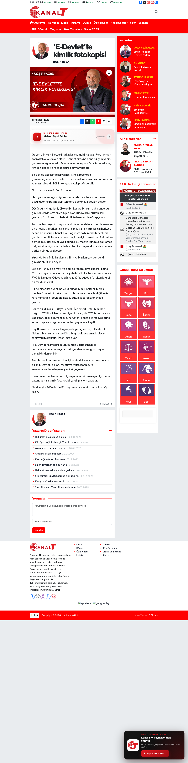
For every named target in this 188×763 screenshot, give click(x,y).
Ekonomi (144, 23)
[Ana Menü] (156, 26)
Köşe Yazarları (72, 29)
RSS (36, 615)
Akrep (146, 358)
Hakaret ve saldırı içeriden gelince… (56, 470)
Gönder (38, 530)
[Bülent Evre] (125, 95)
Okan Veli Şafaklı (144, 48)
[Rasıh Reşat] (40, 50)
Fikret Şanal (142, 120)
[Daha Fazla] (98, 121)
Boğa (129, 315)
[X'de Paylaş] (87, 121)
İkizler (146, 315)
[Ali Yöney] (125, 66)
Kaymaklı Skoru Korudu (142, 69)
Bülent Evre (141, 93)
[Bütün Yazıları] (110, 430)
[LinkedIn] (48, 596)
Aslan (128, 336)
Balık (146, 402)
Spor (133, 23)
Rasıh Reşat (62, 61)
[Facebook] (32, 596)
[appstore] (85, 603)
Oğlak (146, 380)
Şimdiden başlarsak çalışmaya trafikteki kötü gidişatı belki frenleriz (145, 126)
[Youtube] (53, 596)
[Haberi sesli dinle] (37, 137)
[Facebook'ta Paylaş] (82, 121)
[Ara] (156, 12)
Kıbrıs (64, 23)
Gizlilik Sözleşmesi (112, 552)
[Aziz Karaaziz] (125, 109)
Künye (106, 555)
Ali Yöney (140, 63)
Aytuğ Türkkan (143, 77)
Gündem (53, 23)
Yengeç (128, 293)
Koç (146, 293)
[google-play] (101, 603)
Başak (146, 336)
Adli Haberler (119, 23)
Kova (128, 402)
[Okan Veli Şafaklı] (125, 51)
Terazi (128, 358)
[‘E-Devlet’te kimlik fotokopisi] (72, 92)
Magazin (55, 29)
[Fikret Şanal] (125, 123)
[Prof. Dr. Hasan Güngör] (125, 166)
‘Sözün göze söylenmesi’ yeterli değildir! (145, 83)
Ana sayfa (39, 23)
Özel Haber (101, 23)
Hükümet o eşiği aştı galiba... (52, 437)
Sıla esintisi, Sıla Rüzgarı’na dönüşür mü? (58, 476)
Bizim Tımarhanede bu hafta (51, 465)
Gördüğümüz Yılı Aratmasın (51, 459)
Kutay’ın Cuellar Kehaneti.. (50, 481)
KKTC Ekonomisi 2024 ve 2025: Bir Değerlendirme (144, 171)
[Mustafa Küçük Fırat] (125, 149)
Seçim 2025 (91, 29)
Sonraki (105, 404)
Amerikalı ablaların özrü (48, 453)
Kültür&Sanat (38, 29)
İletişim (79, 555)
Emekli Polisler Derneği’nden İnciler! (142, 54)
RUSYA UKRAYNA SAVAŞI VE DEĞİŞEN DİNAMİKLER (143, 154)
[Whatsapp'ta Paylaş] (92, 121)
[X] (37, 596)
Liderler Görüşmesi (144, 97)
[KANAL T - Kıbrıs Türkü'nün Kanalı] (49, 12)
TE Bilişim (153, 615)
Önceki (38, 404)
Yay (129, 380)
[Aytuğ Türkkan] (125, 80)
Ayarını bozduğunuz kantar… (52, 448)
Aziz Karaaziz (143, 106)
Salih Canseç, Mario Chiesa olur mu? (56, 487)
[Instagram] (42, 596)
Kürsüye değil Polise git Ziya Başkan (55, 442)
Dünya (87, 23)
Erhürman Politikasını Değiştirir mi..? (142, 111)
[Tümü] (154, 40)
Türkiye (75, 23)
